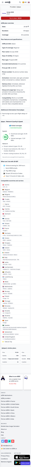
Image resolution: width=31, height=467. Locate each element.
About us (4, 429)
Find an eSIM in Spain (7, 410)
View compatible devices (15, 104)
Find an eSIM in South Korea (10, 407)
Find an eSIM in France (8, 401)
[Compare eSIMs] (20, 2)
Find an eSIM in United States (10, 404)
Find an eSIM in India (7, 419)
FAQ (2, 435)
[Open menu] (2, 2)
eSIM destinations (6, 395)
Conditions (4, 459)
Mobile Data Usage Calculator (10, 426)
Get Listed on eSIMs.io (9, 448)
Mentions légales (6, 462)
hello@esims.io (6, 446)
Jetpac (19, 7)
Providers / (13, 7)
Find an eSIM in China (7, 413)
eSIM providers (5, 398)
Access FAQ (12, 384)
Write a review (25, 463)
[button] (15, 128)
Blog (2, 432)
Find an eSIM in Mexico (8, 416)
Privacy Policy (5, 456)
